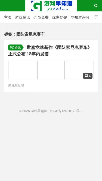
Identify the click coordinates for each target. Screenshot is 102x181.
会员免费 (41, 17)
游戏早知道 (51, 5)
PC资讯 (15, 47)
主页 (8, 17)
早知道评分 (79, 17)
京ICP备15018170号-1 (66, 110)
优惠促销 (59, 17)
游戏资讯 (22, 17)
